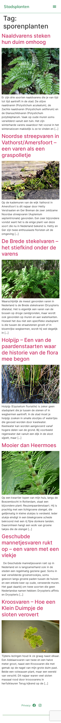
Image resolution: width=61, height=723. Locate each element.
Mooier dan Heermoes (29, 445)
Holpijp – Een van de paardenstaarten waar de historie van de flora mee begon (30, 349)
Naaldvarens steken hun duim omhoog (26, 39)
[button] (54, 6)
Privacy (26, 705)
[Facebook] (34, 705)
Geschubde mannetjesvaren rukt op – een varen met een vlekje (30, 545)
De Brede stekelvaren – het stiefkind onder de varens (30, 247)
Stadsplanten (16, 6)
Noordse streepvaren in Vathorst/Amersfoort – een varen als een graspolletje (30, 145)
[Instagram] (40, 705)
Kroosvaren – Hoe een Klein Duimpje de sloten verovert (28, 608)
